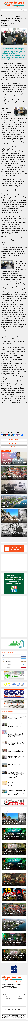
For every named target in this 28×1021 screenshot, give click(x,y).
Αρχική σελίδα (14, 446)
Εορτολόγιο (8, 996)
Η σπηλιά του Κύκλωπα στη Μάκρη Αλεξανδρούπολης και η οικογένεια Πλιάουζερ (13, 520)
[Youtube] (19, 1010)
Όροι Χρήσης (7, 1000)
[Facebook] (2, 1010)
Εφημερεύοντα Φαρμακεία (8, 994)
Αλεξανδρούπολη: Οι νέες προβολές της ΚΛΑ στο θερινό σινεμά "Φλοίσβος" (13, 851)
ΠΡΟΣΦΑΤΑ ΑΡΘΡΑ (8, 711)
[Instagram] (12, 1010)
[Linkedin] (9, 1010)
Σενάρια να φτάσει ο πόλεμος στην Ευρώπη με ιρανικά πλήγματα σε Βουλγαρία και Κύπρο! (15, 766)
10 (4, 951)
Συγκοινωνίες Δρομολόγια (20, 994)
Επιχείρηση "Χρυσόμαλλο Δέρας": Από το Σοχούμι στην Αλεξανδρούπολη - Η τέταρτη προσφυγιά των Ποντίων (14, 491)
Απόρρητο (20, 998)
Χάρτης (20, 996)
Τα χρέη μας (7, 883)
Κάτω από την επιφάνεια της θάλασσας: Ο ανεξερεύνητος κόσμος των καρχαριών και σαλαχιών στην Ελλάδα (16, 725)
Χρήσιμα (8, 998)
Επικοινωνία (20, 1000)
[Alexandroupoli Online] (14, 7)
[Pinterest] (15, 1010)
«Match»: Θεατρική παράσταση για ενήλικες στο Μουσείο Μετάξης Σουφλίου (15, 784)
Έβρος (6, 13)
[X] (5, 1010)
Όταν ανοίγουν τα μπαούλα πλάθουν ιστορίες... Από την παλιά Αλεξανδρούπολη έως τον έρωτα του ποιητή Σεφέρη (13, 534)
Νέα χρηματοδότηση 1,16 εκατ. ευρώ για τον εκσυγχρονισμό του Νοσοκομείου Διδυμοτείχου (16, 743)
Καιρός (20, 991)
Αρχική (2, 13)
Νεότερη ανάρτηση (14, 439)
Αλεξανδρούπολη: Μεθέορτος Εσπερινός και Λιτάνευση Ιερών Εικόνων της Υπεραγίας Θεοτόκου (17, 717)
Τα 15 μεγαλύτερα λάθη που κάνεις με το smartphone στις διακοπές (13, 896)
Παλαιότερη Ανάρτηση (14, 443)
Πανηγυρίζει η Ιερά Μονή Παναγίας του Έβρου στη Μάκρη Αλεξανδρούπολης (13, 477)
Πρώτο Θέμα (11, 13)
